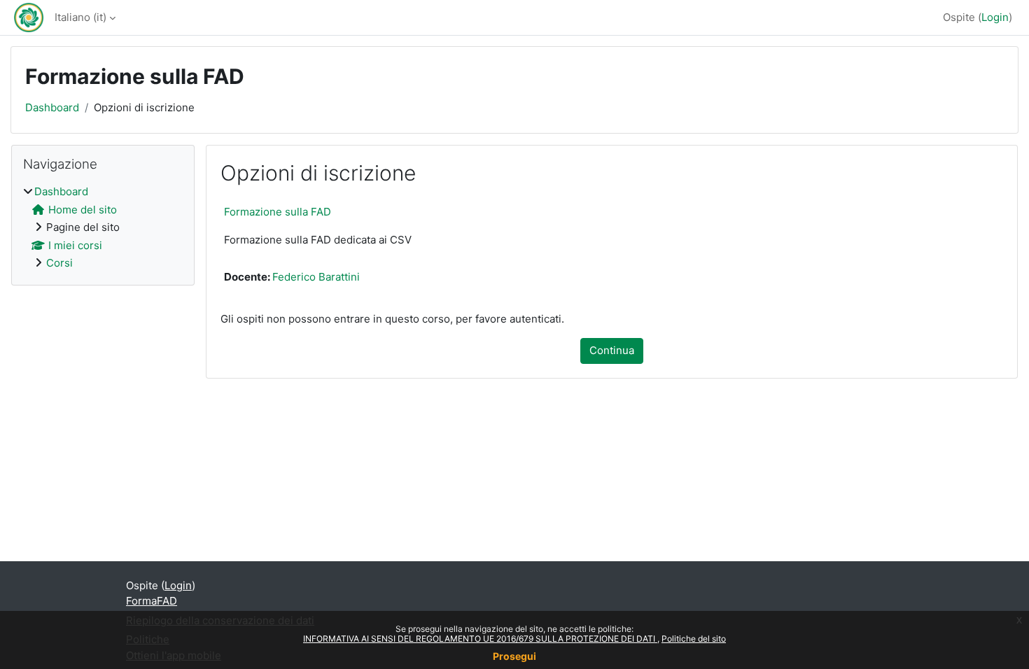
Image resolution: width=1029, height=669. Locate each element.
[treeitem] (103, 228)
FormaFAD (151, 600)
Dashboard (52, 107)
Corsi (59, 262)
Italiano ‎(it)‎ (80, 17)
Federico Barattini (316, 276)
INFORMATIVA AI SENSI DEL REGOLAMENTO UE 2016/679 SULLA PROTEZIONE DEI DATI (480, 638)
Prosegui (514, 656)
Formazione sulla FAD (277, 211)
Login (995, 17)
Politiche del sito (694, 638)
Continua (611, 350)
